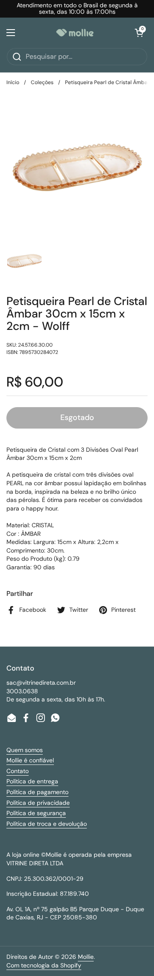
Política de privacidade (38, 803)
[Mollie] (75, 32)
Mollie (86, 957)
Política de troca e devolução (46, 824)
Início (12, 82)
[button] (139, 32)
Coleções (42, 82)
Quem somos (24, 750)
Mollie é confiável (30, 760)
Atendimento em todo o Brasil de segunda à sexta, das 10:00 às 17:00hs (77, 8)
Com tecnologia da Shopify (43, 965)
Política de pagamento (37, 792)
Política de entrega (32, 781)
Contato (17, 771)
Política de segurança (36, 813)
